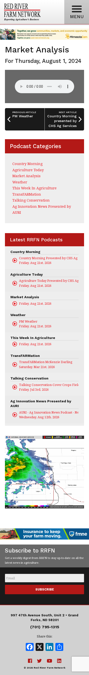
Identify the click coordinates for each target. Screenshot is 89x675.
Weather (19, 182)
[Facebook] (30, 647)
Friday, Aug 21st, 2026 (48, 260)
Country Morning (27, 163)
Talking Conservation (31, 200)
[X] (39, 647)
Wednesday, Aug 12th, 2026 (48, 414)
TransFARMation (26, 194)
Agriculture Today (28, 170)
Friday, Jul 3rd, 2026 (48, 387)
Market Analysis (26, 175)
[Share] (59, 647)
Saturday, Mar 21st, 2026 (45, 364)
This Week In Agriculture (34, 188)
